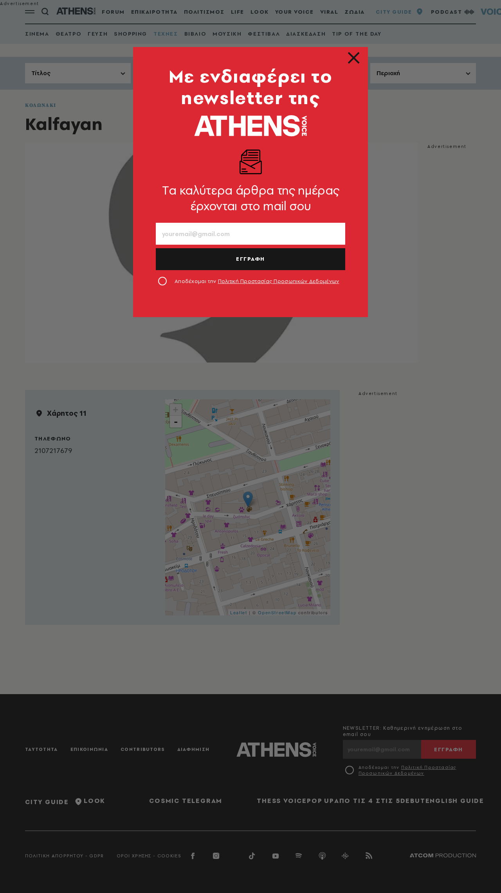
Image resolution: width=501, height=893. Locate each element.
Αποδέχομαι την (257, 281)
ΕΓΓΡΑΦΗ (250, 258)
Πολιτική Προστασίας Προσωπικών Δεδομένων (278, 281)
